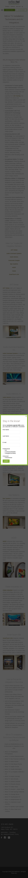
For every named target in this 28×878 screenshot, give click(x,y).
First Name (6, 429)
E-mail (4, 442)
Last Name (6, 436)
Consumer (6, 456)
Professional (6, 448)
